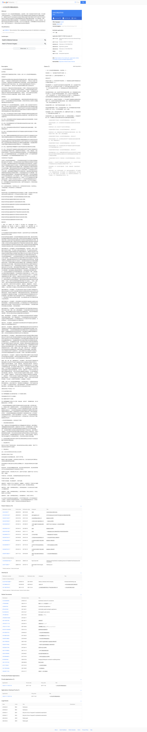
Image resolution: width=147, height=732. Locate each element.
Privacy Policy (85, 729)
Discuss (73, 61)
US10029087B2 (6, 600)
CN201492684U (6, 653)
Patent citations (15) (59, 58)
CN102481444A (6, 515)
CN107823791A (6, 632)
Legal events (72, 58)
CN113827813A (6, 587)
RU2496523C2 (6, 612)
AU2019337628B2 (7, 581)
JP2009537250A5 (6, 617)
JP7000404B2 (5, 603)
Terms (79, 729)
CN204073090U (6, 521)
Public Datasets (72, 729)
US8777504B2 (6, 564)
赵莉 (61, 24)
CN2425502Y (5, 512)
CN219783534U (6, 641)
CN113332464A (6, 668)
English (62, 22)
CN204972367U (6, 537)
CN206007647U (6, 549)
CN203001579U (6, 647)
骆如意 (58, 24)
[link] (24, 30)
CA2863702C (5, 606)
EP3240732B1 (5, 609)
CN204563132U (6, 528)
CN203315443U (6, 518)
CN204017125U (6, 671)
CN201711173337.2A (7, 685)
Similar (74, 18)
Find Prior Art (67, 18)
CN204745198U (6, 531)
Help (91, 729)
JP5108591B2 (5, 614)
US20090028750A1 (7, 560)
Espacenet (61, 61)
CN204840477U (6, 534)
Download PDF (57, 18)
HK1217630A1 (6, 665)
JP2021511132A (6, 626)
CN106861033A (6, 635)
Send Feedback (63, 729)
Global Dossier (67, 61)
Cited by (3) (66, 58)
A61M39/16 (6, 30)
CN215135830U (6, 650)
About (56, 729)
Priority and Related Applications (65, 59)
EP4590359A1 (6, 659)
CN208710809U (6, 553)
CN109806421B (6, 584)
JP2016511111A (6, 623)
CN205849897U (6, 544)
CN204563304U (6, 524)
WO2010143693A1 (7, 629)
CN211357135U (6, 662)
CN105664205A (6, 540)
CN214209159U (6, 620)
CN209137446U (6, 644)
